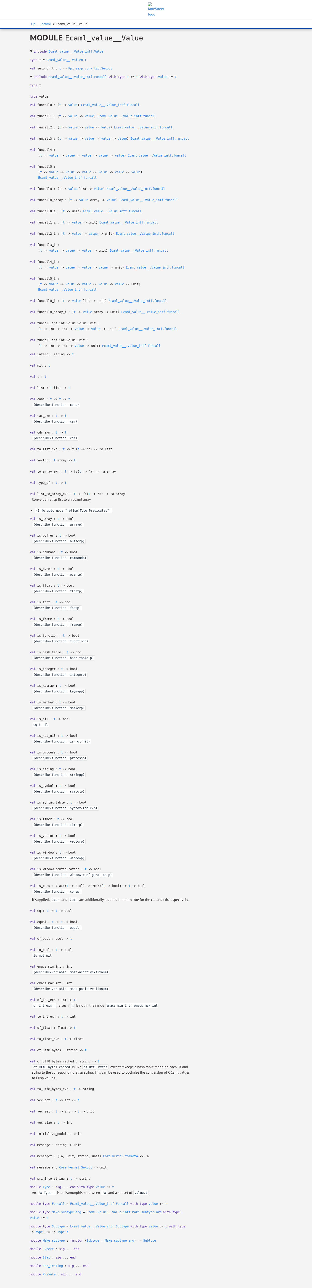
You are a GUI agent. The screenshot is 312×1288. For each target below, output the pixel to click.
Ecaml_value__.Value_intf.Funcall (77, 77)
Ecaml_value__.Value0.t (66, 60)
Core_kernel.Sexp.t (75, 1167)
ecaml (46, 23)
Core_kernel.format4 (120, 1156)
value (162, 77)
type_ (40, 1232)
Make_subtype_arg (66, 1212)
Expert (48, 1249)
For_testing (53, 1266)
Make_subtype (54, 1240)
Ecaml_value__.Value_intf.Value (75, 51)
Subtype (58, 1226)
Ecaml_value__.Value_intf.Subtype (99, 1226)
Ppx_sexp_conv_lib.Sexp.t (90, 68)
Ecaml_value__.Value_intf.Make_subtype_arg (124, 1212)
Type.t (62, 1232)
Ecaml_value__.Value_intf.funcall (110, 105)
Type (46, 1187)
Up (33, 23)
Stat (46, 1257)
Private (49, 1274)
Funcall (58, 1204)
